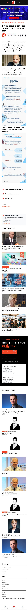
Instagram (4, 596)
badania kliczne (6, 206)
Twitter (3, 592)
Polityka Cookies (5, 584)
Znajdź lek (4, 571)
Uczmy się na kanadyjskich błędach (10, 453)
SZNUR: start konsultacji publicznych (11, 536)
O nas (3, 576)
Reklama (3, 580)
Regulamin (4, 356)
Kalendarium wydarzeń (7, 567)
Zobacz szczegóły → (7, 223)
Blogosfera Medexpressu (17, 22)
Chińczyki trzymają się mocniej (9, 493)
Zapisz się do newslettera (11, 193)
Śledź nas (5, 589)
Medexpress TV (5, 569)
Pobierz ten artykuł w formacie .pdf (14, 189)
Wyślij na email (8, 198)
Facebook (4, 594)
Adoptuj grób (5, 473)
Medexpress (5, 564)
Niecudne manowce (6, 433)
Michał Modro (11, 34)
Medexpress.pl (5, 22)
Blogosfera (4, 573)
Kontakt (3, 586)
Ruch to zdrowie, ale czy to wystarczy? (11, 556)
